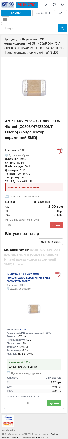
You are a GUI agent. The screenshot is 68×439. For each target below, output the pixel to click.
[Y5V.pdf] (60, 151)
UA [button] (60, 13)
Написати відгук (50, 241)
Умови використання (32, 437)
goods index (8, 430)
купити (56, 224)
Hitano (22, 159)
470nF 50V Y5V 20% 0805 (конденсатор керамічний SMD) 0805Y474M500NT (28, 277)
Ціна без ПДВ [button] (42, 13)
